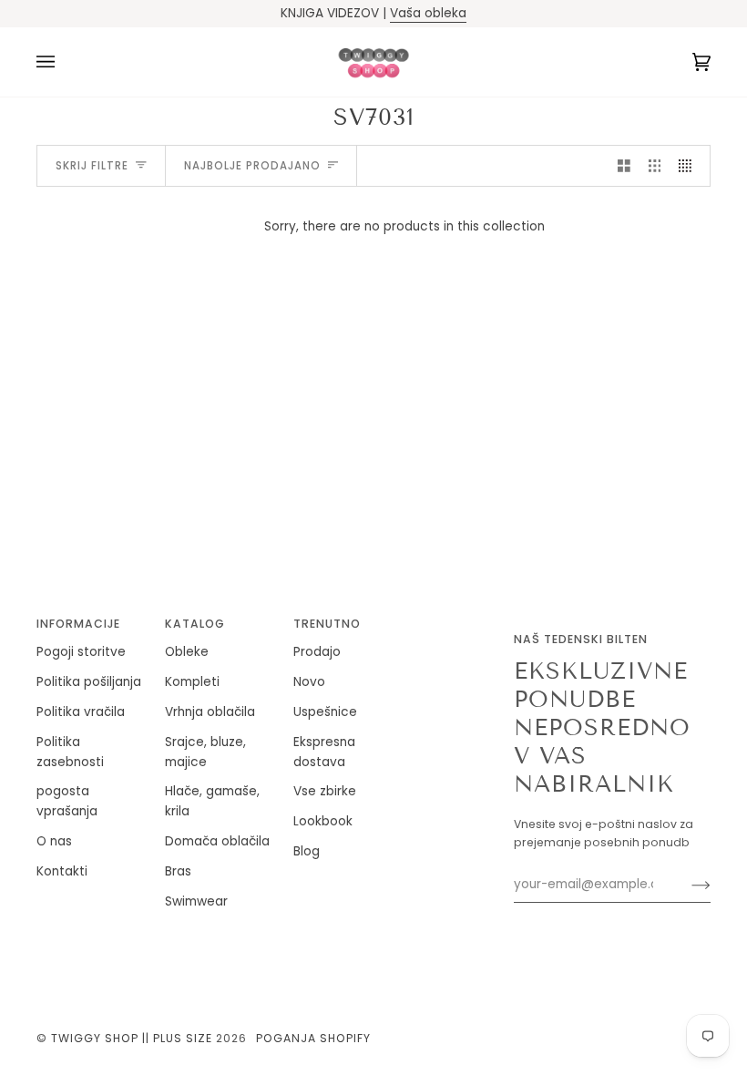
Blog (306, 851)
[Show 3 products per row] (655, 165)
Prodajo (317, 651)
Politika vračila (80, 712)
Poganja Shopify (313, 1038)
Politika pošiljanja (88, 682)
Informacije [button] (78, 623)
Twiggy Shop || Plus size (131, 1038)
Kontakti (61, 871)
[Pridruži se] (686, 884)
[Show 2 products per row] (624, 165)
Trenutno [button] (327, 623)
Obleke (187, 651)
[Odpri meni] (63, 62)
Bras (178, 871)
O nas (54, 841)
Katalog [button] (195, 623)
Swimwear (196, 901)
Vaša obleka (428, 13)
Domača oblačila (217, 841)
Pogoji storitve (81, 651)
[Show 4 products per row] (690, 165)
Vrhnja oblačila (210, 712)
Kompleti (192, 682)
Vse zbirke (324, 791)
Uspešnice (325, 712)
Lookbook (323, 821)
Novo (309, 682)
